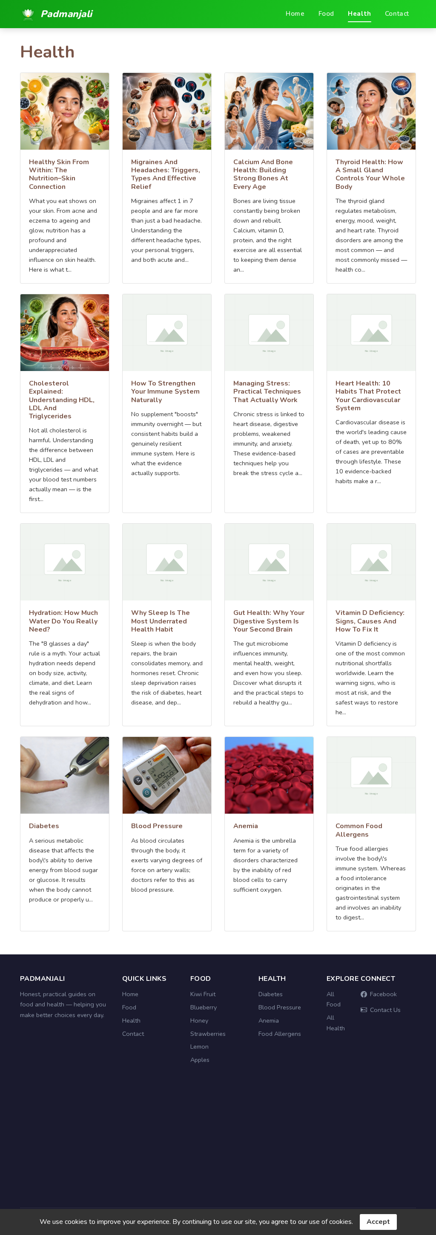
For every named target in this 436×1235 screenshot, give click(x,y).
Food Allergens (279, 1033)
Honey (199, 1020)
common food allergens (359, 830)
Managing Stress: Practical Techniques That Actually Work (267, 391)
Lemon (199, 1046)
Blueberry (203, 1007)
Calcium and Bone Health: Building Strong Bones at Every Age (263, 174)
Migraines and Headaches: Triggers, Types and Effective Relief (165, 174)
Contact (397, 13)
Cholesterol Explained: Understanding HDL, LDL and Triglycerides (62, 400)
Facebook (383, 994)
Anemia (268, 1020)
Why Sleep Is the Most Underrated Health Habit (160, 621)
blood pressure (157, 826)
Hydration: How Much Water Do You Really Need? (63, 621)
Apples (199, 1059)
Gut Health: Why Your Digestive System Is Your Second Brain (268, 621)
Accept (378, 1221)
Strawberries (208, 1033)
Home (295, 13)
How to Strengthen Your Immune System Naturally (165, 391)
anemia (245, 826)
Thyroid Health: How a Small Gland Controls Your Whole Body (370, 174)
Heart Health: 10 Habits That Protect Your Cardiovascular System (368, 396)
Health (359, 13)
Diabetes (270, 994)
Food (326, 13)
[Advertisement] (218, 1141)
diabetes (44, 826)
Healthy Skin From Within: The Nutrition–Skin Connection (59, 174)
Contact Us (385, 1010)
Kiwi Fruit (202, 994)
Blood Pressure (279, 1007)
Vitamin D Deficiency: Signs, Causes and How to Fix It (370, 621)
